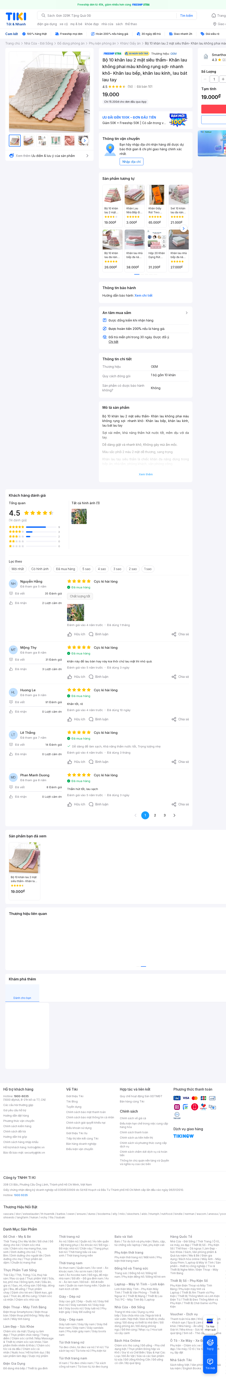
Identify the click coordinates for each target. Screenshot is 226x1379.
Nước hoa (18, 1352)
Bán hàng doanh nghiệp (81, 1143)
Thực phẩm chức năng (24, 1334)
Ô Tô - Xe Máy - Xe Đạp (188, 1340)
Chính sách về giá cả (133, 1118)
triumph (154, 1213)
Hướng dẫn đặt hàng (16, 1115)
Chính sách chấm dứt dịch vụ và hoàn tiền (143, 1153)
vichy (43, 1217)
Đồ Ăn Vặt (128, 1356)
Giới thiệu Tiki (74, 1096)
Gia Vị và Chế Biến (133, 1352)
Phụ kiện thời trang (129, 1252)
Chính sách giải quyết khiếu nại (85, 1122)
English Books (192, 1368)
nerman (189, 1213)
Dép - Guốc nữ (86, 1301)
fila (51, 1217)
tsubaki (60, 1217)
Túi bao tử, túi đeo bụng (93, 1366)
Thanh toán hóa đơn (183, 1319)
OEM (173, 53)
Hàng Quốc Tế (181, 1236)
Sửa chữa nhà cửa (133, 1315)
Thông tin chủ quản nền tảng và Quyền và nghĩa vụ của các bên (144, 1162)
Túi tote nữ (82, 1350)
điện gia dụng (47, 24)
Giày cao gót (67, 1301)
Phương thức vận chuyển (18, 1121)
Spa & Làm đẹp (197, 1322)
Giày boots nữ (74, 1308)
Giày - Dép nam (71, 1319)
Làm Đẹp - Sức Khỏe (18, 1326)
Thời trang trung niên (79, 1255)
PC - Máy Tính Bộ (132, 1299)
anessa (213, 1213)
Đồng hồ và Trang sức (131, 1268)
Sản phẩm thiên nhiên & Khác (25, 1343)
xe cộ (64, 24)
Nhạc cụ (144, 1329)
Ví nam (63, 1363)
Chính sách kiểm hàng (17, 1126)
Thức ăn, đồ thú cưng (23, 1296)
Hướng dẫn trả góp (15, 1136)
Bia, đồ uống (17, 1289)
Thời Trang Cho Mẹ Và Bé (19, 1241)
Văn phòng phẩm (202, 1364)
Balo (117, 1241)
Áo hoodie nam (76, 1275)
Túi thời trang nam (73, 1358)
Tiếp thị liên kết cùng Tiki (82, 1138)
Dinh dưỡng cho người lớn (26, 1255)
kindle (179, 1213)
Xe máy (182, 1349)
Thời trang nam (70, 1263)
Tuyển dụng (73, 1106)
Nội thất (133, 1319)
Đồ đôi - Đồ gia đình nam (87, 1278)
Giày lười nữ (92, 1308)
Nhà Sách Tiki (181, 1360)
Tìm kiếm (186, 15)
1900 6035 (21, 1195)
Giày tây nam (86, 1324)
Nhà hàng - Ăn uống (191, 1326)
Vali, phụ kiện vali (153, 1245)
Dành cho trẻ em (22, 1292)
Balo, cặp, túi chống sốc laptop (140, 1243)
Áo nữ (62, 1241)
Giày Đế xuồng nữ (84, 1312)
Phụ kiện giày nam (78, 1331)
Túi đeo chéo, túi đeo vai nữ (76, 1347)
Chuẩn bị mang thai (23, 1262)
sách (119, 24)
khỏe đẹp (92, 24)
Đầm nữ (73, 1241)
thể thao (131, 24)
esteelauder (31, 1213)
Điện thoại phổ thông (23, 1315)
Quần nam (83, 1267)
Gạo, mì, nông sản (23, 1285)
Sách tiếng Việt (179, 1364)
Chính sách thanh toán (134, 1132)
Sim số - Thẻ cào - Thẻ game (202, 1333)
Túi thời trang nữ (71, 1342)
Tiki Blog (72, 1101)
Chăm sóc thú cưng (127, 1345)
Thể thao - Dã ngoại (188, 1248)
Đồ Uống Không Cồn (137, 1359)
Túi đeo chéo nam (81, 1363)
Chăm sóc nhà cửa (27, 1299)
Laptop (150, 1299)
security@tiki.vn (34, 1152)
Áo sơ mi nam (83, 1271)
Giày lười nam (67, 1324)
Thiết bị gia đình (37, 1368)
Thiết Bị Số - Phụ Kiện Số (189, 1280)
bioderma (104, 1213)
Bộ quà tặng (133, 1363)
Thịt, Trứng (23, 1275)
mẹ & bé (76, 24)
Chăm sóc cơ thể (22, 1338)
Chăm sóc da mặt (14, 1331)
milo (122, 1213)
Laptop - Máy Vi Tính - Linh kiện (139, 1284)
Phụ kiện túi (99, 1350)
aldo (144, 1213)
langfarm (22, 1217)
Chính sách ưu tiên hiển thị (136, 1137)
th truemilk (48, 1213)
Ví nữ (99, 1347)
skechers (133, 1213)
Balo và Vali (124, 1236)
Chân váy (86, 1248)
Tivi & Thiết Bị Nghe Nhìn (192, 1267)
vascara (8, 1213)
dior (18, 1213)
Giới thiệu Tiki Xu (76, 1133)
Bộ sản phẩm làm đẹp (26, 1354)
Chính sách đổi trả (14, 1131)
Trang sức (121, 1273)
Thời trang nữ (69, 1236)
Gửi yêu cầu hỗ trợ (14, 1110)
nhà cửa (107, 24)
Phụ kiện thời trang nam (138, 1259)
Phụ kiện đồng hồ (133, 1276)
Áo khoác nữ (89, 1245)
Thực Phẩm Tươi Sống (20, 1270)
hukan (34, 1217)
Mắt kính (149, 1257)
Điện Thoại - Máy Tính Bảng (24, 1307)
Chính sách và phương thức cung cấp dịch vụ (143, 1144)
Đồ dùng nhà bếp (14, 1368)
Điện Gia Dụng (14, 1363)
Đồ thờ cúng (129, 1329)
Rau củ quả (17, 1278)
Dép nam (79, 1327)
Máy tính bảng (21, 1319)
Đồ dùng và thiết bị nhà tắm (140, 1322)
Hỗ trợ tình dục (35, 1352)
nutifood (166, 1213)
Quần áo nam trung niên (82, 1285)
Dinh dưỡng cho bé (23, 1252)
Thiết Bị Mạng (136, 1296)
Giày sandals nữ (81, 1305)
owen (71, 1213)
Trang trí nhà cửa (125, 1312)
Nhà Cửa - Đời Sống (130, 1307)
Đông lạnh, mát (30, 1282)
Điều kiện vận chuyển (79, 1149)
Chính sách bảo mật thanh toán (86, 1112)
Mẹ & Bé (194, 1255)
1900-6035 (21, 1096)
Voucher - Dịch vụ (184, 1314)
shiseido (9, 1217)
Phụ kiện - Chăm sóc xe (185, 1345)
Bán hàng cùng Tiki (132, 1101)
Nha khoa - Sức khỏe (193, 1329)
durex (92, 1213)
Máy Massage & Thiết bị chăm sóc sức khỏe (28, 1340)
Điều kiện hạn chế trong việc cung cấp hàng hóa (144, 1125)
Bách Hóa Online (127, 1340)
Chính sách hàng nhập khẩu (20, 1142)
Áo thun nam (67, 1267)
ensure (81, 1213)
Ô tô (192, 1349)
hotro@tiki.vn (36, 1147)
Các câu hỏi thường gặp (18, 1105)
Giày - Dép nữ (69, 1296)
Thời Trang (204, 1241)
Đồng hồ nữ (137, 1273)
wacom (201, 1213)
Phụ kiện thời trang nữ (128, 1257)
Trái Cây (8, 1275)
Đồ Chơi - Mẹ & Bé (17, 1236)
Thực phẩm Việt (36, 1278)
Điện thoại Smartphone (18, 1312)
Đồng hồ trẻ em (156, 1276)
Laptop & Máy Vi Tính (200, 1262)
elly (115, 1213)
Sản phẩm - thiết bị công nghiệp (195, 1264)
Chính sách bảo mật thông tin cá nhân (90, 1117)
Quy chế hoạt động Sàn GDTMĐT (141, 1096)
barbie (61, 1213)
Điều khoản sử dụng (79, 1128)
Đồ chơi (42, 1241)
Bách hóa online (189, 1259)
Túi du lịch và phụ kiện (136, 1241)
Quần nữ (85, 1241)
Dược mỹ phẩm (38, 1356)
